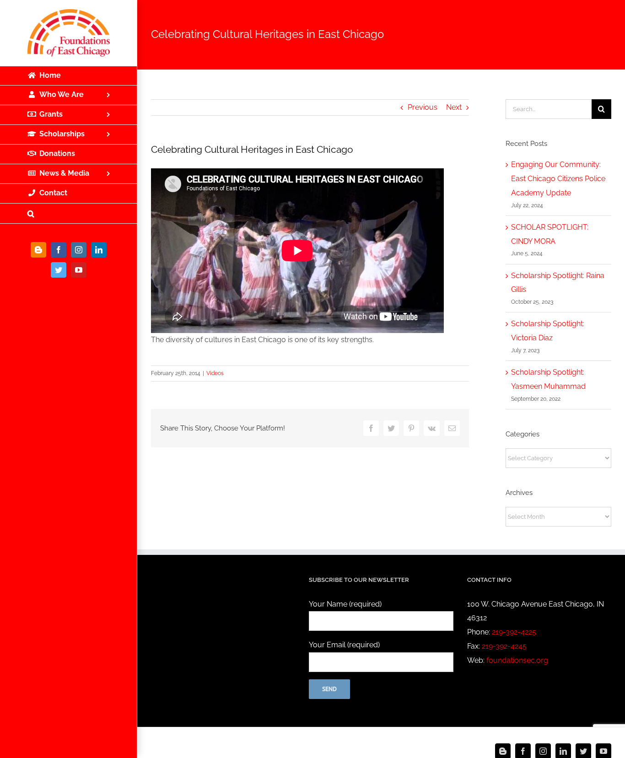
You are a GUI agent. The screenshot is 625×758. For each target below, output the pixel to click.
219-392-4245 (504, 646)
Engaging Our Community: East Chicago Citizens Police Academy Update (558, 178)
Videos (215, 373)
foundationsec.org (517, 660)
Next (454, 107)
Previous (422, 107)
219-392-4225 (514, 632)
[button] (68, 214)
